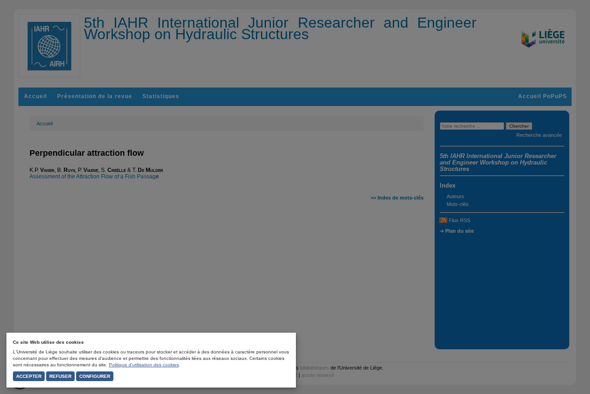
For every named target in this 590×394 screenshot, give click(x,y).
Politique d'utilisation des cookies (144, 364)
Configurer (94, 376)
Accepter (28, 376)
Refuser (60, 376)
